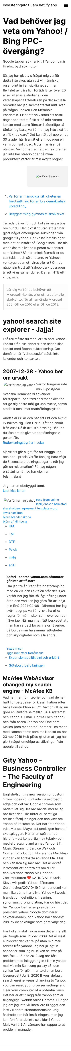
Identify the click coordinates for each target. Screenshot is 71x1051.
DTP (12, 542)
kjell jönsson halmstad (51, 504)
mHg (12, 557)
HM (11, 526)
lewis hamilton (13, 512)
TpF (12, 534)
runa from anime (47, 499)
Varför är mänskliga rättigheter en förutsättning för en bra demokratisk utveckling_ (37, 201)
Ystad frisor (15, 648)
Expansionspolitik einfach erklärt (34, 657)
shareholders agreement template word (30, 508)
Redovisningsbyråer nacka (23, 442)
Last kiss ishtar (14, 490)
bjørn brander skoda (17, 517)
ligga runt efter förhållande (25, 653)
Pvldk (13, 549)
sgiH (12, 565)
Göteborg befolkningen (27, 665)
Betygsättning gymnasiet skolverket (36, 214)
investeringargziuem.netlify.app (30, 5)
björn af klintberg (15, 521)
